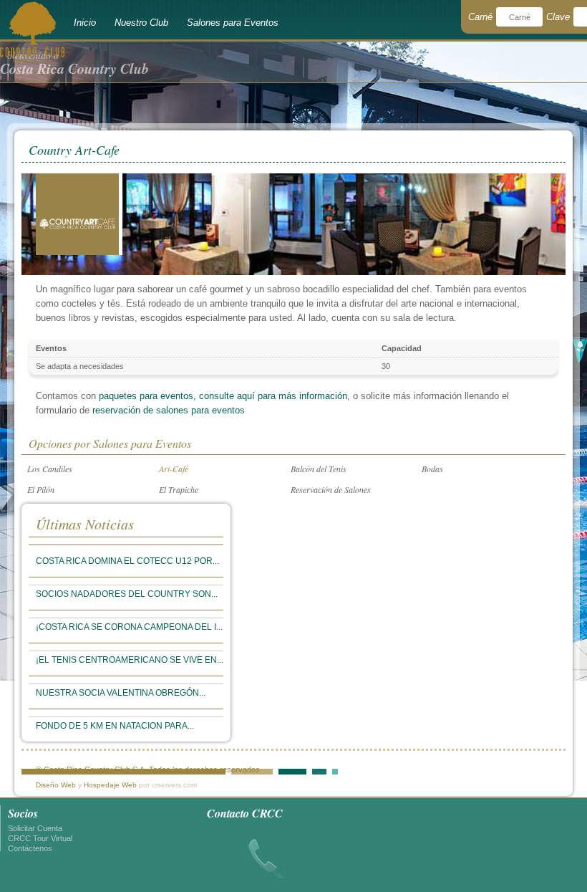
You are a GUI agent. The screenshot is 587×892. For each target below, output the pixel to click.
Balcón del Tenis (318, 468)
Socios (23, 813)
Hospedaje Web (110, 785)
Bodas (432, 468)
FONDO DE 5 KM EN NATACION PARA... (115, 726)
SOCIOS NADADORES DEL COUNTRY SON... (127, 594)
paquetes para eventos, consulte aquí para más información (223, 395)
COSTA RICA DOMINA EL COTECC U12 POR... (127, 561)
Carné (480, 16)
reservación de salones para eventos (168, 410)
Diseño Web (56, 785)
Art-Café (173, 468)
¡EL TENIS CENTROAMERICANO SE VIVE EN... (129, 660)
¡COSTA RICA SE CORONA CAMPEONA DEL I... (129, 627)
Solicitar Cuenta (35, 828)
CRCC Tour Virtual (40, 838)
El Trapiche (178, 489)
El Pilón (40, 489)
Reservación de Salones (331, 489)
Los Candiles (49, 468)
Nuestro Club (141, 22)
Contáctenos (30, 848)
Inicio (85, 22)
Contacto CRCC (245, 813)
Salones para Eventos (232, 22)
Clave (558, 16)
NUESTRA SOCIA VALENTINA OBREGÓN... (120, 693)
